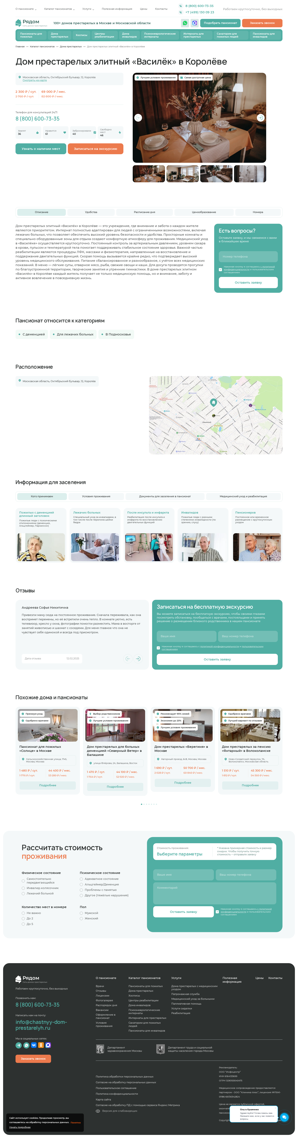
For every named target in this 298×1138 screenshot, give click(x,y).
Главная (20, 46)
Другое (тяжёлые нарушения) (107, 895)
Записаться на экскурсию (95, 149)
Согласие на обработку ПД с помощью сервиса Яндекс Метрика (138, 1105)
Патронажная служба (185, 994)
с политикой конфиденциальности (249, 268)
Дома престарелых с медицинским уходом (194, 988)
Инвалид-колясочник (43, 888)
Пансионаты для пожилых (31, 35)
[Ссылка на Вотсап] (185, 23)
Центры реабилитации (104, 35)
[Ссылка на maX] (195, 23)
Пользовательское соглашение (116, 1088)
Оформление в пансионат (105, 1016)
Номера (258, 212)
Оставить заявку (248, 282)
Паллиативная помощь (186, 1003)
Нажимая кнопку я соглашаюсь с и (212, 648)
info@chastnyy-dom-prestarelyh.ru (41, 1025)
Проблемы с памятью (101, 890)
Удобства (91, 212)
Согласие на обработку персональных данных (126, 1082)
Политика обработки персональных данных (125, 1076)
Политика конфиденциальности (117, 1093)
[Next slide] (261, 118)
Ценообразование (204, 212)
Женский (91, 918)
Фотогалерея (104, 1000)
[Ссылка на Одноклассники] (41, 1045)
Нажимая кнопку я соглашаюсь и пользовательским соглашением (249, 269)
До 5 (30, 924)
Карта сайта (103, 1099)
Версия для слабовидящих (119, 1110)
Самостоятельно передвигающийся (40, 880)
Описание (41, 212)
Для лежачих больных (75, 334)
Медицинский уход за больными (192, 998)
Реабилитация (180, 1013)
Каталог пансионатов (58, 8)
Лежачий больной (40, 893)
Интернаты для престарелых (193, 35)
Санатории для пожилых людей (227, 35)
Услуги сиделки (181, 1008)
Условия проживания (96, 496)
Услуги (86, 8)
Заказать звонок (262, 23)
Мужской (91, 913)
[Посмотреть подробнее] (48, 725)
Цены (143, 8)
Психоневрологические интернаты (160, 35)
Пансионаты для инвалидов (264, 35)
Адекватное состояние (102, 879)
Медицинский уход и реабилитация (243, 496)
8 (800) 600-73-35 (199, 6)
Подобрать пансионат (220, 23)
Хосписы (81, 35)
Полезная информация (117, 8)
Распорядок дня (106, 1005)
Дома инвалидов (129, 35)
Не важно (34, 913)
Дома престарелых (59, 35)
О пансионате (25, 8)
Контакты (161, 8)
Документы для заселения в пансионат (165, 496)
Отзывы (101, 990)
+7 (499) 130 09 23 (199, 12)
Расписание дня (144, 212)
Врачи (100, 986)
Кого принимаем (42, 496)
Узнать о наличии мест (41, 149)
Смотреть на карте (35, 80)
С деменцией (34, 334)
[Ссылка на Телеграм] (19, 1045)
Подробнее (47, 785)
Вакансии (102, 1010)
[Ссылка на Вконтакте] (34, 1045)
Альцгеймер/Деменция (102, 884)
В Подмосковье (118, 334)
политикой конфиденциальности (219, 646)
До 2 (30, 918)
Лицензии (102, 995)
